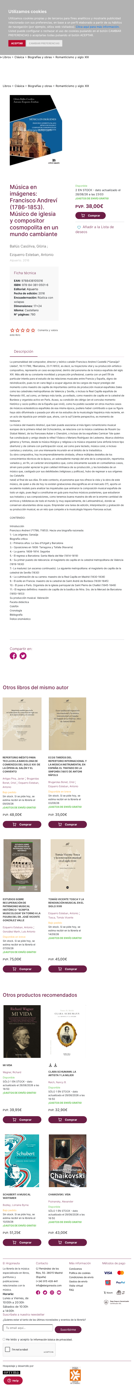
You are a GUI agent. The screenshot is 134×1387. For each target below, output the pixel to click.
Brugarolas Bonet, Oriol (61, 782)
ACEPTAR (17, 43)
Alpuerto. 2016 (19, 260)
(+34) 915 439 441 (47, 1281)
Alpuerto (32, 289)
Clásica (19, 57)
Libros (7, 57)
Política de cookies (79, 1272)
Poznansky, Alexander (60, 1201)
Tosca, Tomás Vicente (60, 917)
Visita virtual (76, 1285)
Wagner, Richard (12, 1072)
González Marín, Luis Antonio (19, 931)
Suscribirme (68, 1329)
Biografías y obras (40, 57)
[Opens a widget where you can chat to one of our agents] (13, 1380)
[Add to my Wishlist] (79, 227)
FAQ (71, 1289)
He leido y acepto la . (39, 1339)
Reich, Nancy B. (57, 1082)
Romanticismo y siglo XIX (72, 57)
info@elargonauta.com (49, 1285)
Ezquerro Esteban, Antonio (63, 786)
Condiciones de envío (81, 1277)
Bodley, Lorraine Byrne (16, 1204)
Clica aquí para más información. (97, 26)
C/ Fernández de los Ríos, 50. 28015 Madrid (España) (49, 1272)
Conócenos (75, 1268)
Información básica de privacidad (53, 1339)
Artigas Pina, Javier (14, 778)
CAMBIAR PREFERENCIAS (44, 43)
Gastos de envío (78, 1281)
